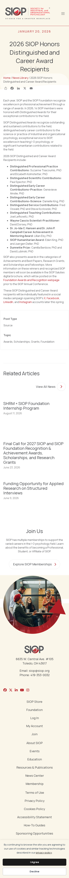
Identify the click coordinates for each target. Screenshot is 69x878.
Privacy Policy (35, 801)
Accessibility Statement (34, 817)
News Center (34, 776)
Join (34, 734)
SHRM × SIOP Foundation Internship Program (26, 406)
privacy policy (44, 852)
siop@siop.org (39, 671)
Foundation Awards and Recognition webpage (31, 280)
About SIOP (34, 743)
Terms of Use (34, 793)
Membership (35, 784)
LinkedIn (8, 302)
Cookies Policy (34, 809)
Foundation (34, 710)
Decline (34, 871)
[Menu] (63, 13)
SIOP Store (34, 702)
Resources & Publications (34, 767)
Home (7, 78)
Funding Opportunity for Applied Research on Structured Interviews (33, 488)
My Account (34, 726)
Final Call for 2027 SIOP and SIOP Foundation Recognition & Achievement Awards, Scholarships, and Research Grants (33, 453)
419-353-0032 (40, 675)
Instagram (25, 302)
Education (34, 759)
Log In (34, 718)
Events (35, 751)
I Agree (34, 862)
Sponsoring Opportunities (34, 833)
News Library (20, 78)
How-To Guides (34, 825)
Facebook (53, 298)
